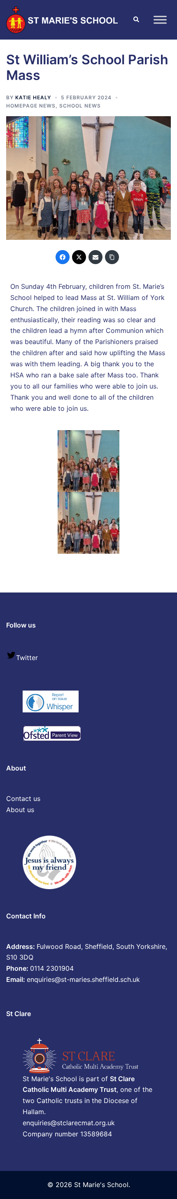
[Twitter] (79, 257)
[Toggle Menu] (160, 19)
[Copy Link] (112, 257)
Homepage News (31, 106)
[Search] (136, 19)
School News (80, 106)
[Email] (95, 257)
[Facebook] (63, 257)
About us (20, 810)
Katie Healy (33, 97)
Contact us (23, 798)
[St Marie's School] (63, 19)
